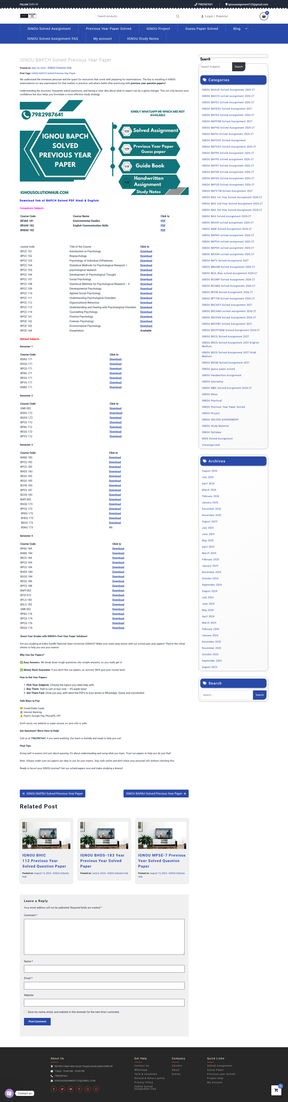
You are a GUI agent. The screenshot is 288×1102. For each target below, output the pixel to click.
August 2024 (209, 591)
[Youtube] (71, 1089)
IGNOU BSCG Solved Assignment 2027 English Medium (230, 344)
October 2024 (210, 578)
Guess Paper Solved (201, 29)
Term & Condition (145, 1074)
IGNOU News (210, 394)
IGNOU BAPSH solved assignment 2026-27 (228, 247)
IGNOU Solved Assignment (49, 29)
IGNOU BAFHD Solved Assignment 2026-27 (228, 127)
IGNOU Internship (212, 381)
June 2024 (208, 603)
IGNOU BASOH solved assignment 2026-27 (228, 254)
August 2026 (209, 470)
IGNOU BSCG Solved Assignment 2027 (225, 336)
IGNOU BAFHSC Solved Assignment (224, 140)
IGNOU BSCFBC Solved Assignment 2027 (227, 323)
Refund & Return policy (149, 1078)
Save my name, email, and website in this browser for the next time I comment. (74, 1012)
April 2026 (208, 483)
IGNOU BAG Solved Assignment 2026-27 (226, 216)
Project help (215, 1078)
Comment (30, 915)
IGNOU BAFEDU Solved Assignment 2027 (227, 108)
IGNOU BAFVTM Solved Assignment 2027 (227, 190)
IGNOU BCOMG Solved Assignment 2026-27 (228, 285)
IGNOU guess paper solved (218, 368)
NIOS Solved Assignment (217, 438)
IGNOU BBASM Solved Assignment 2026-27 (228, 266)
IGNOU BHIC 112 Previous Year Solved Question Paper (44, 860)
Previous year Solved (221, 1074)
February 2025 (210, 559)
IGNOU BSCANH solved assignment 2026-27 (229, 311)
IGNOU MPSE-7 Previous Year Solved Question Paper (162, 860)
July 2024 (208, 597)
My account (102, 39)
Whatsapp (141, 1070)
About (176, 1070)
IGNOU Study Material (215, 425)
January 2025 (210, 565)
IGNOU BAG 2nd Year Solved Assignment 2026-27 (232, 203)
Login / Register (216, 16)
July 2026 (208, 477)
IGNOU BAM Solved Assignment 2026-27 (227, 228)
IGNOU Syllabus (211, 432)
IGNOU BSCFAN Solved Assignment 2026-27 (229, 317)
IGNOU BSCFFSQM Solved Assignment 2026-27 (231, 330)
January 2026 (210, 502)
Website (28, 995)
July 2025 (208, 527)
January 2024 (210, 635)
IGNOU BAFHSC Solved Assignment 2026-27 (229, 146)
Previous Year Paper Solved (108, 29)
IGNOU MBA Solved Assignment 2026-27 (227, 387)
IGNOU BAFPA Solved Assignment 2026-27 (228, 153)
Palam (24, 4)
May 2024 (208, 610)
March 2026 (209, 489)
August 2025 (209, 521)
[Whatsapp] (96, 1089)
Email (28, 978)
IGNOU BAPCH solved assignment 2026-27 (228, 241)
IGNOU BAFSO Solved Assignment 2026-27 (228, 178)
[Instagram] (88, 1089)
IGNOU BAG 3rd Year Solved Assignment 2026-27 (232, 209)
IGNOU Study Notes (143, 39)
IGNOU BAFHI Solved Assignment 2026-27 (228, 134)
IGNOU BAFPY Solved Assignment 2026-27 (228, 165)
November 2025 (211, 515)
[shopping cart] (264, 16)
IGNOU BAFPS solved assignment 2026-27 (228, 159)
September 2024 (212, 584)
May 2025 (208, 540)
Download (118, 627)
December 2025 (211, 508)
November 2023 (211, 648)
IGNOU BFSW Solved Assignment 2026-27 (227, 292)
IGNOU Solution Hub (60, 67)
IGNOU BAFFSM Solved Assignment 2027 (227, 121)
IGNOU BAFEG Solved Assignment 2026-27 (228, 115)
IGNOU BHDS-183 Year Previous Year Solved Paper (102, 860)
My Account (215, 1082)
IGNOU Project (158, 29)
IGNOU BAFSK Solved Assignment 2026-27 (228, 172)
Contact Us (141, 1065)
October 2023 (210, 654)
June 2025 (208, 534)
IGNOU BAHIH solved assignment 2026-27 (228, 222)
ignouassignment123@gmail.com (248, 4)
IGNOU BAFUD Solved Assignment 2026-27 (228, 184)
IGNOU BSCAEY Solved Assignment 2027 (227, 304)
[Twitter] (62, 1089)
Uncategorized (211, 444)
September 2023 (212, 660)
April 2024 (208, 616)
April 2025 (208, 546)
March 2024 (209, 622)
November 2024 (211, 572)
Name (28, 961)
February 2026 (210, 496)
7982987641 (205, 4)
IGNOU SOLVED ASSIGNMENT (220, 419)
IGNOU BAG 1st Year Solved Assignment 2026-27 (232, 197)
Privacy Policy (143, 1082)
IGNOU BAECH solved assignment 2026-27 (228, 96)
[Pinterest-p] (79, 1089)
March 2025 (209, 553)
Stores (176, 1074)
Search (177, 16)
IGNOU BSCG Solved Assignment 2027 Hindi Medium (229, 354)
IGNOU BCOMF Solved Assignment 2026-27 (228, 279)
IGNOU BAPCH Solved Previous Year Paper (54, 73)
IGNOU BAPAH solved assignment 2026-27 (228, 235)
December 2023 (211, 641)
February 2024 (210, 629)
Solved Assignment (219, 1065)
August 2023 (209, 667)
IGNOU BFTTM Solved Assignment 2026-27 (228, 298)
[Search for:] (226, 695)
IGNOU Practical (212, 400)
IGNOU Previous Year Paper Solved (223, 406)
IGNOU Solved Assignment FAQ (52, 39)
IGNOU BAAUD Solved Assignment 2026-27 (228, 89)
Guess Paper (215, 1070)
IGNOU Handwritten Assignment (221, 375)
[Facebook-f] (54, 1089)
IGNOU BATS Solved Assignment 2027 (225, 260)
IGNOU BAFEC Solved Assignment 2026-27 (228, 102)
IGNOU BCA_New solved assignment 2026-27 (229, 273)
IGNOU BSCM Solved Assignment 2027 (226, 362)
